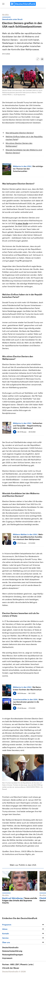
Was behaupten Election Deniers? (20, 133)
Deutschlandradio (10, 947)
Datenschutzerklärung (12, 951)
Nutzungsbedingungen (12, 954)
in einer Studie (22, 223)
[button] (3, 4)
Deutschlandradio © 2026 (14, 971)
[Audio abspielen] (14, 432)
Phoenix (24, 964)
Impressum (7, 958)
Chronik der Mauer (10, 968)
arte (31, 964)
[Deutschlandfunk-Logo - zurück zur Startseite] (23, 4)
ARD (12, 964)
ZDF (17, 964)
